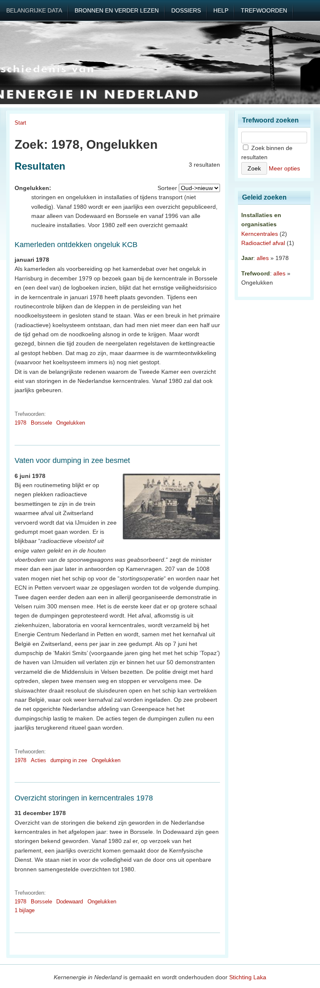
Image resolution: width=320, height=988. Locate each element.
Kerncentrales (259, 233)
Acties (38, 760)
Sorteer (167, 188)
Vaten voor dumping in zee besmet (72, 460)
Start (20, 123)
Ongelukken (70, 423)
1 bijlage (25, 910)
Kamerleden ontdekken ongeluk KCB (76, 244)
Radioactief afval (263, 243)
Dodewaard (69, 901)
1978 (20, 423)
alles (263, 258)
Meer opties (284, 168)
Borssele (41, 423)
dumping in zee (68, 760)
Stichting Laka (247, 977)
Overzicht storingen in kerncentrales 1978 (84, 798)
